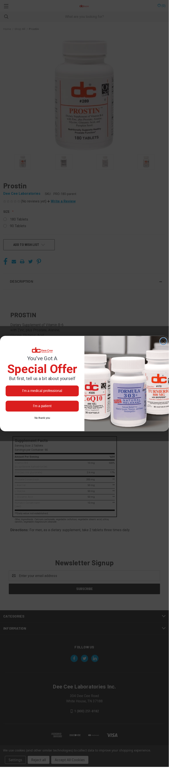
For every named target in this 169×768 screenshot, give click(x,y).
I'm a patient (42, 406)
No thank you (42, 417)
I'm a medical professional (42, 391)
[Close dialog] (163, 341)
